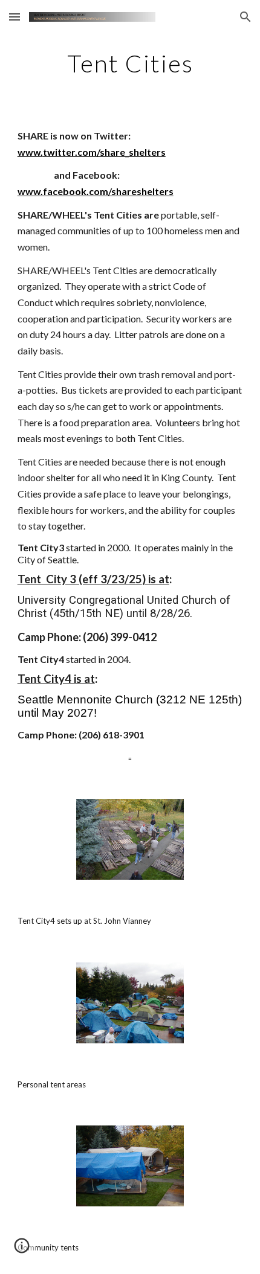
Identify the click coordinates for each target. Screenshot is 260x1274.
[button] (14, 16)
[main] (130, 63)
